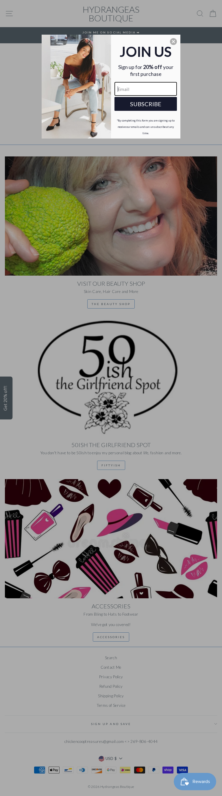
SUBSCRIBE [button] (145, 103)
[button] (173, 41)
